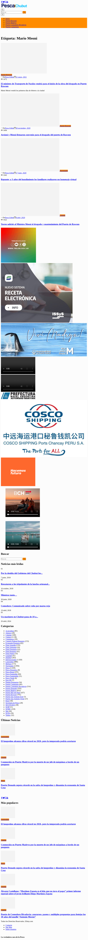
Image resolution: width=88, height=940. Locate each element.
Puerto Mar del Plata (13, 693)
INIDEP (8, 658)
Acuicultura (10, 631)
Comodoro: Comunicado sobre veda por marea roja (25, 606)
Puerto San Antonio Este (14, 697)
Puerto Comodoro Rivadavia (16, 25)
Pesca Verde (10, 678)
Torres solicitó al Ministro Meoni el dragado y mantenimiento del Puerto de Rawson (40, 224)
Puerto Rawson (11, 21)
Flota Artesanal (11, 647)
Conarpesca (10, 639)
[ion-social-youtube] (7, 2)
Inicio (8, 19)
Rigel (7, 701)
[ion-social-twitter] (4, 2)
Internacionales (11, 660)
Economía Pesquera (13, 643)
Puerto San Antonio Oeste (15, 699)
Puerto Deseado (11, 688)
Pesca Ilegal (10, 672)
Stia (7, 711)
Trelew (8, 715)
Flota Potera (10, 654)
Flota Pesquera (11, 651)
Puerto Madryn (11, 23)
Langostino (10, 662)
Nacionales (64, 171)
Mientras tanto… (9, 595)
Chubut (62, 215)
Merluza (8, 664)
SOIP (7, 707)
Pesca (8, 668)
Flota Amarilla (11, 645)
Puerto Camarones (12, 27)
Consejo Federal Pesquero (15, 641)
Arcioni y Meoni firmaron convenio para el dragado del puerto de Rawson (36, 135)
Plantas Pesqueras (12, 682)
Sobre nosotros (11, 929)
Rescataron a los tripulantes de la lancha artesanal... (25, 584)
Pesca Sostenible (12, 674)
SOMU (8, 709)
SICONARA (10, 705)
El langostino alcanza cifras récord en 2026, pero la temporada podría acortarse (38, 741)
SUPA (8, 713)
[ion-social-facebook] (2, 2)
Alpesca (8, 633)
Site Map (9, 927)
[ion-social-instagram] (5, 2)
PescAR (8, 680)
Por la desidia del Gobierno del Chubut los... (22, 573)
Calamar (9, 635)
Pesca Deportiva (11, 670)
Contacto (9, 925)
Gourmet (9, 656)
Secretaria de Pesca (12, 703)
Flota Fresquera (11, 649)
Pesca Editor (9, 77)
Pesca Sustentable (12, 676)
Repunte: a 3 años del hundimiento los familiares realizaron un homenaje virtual (38, 179)
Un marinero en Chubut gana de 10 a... (19, 617)
